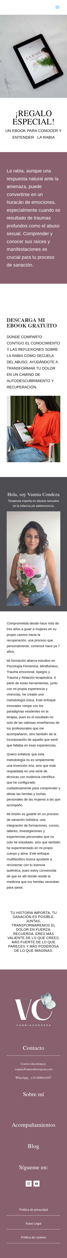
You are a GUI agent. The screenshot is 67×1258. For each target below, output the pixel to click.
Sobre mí (33, 1094)
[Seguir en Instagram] (29, 1184)
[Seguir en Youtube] (36, 1184)
